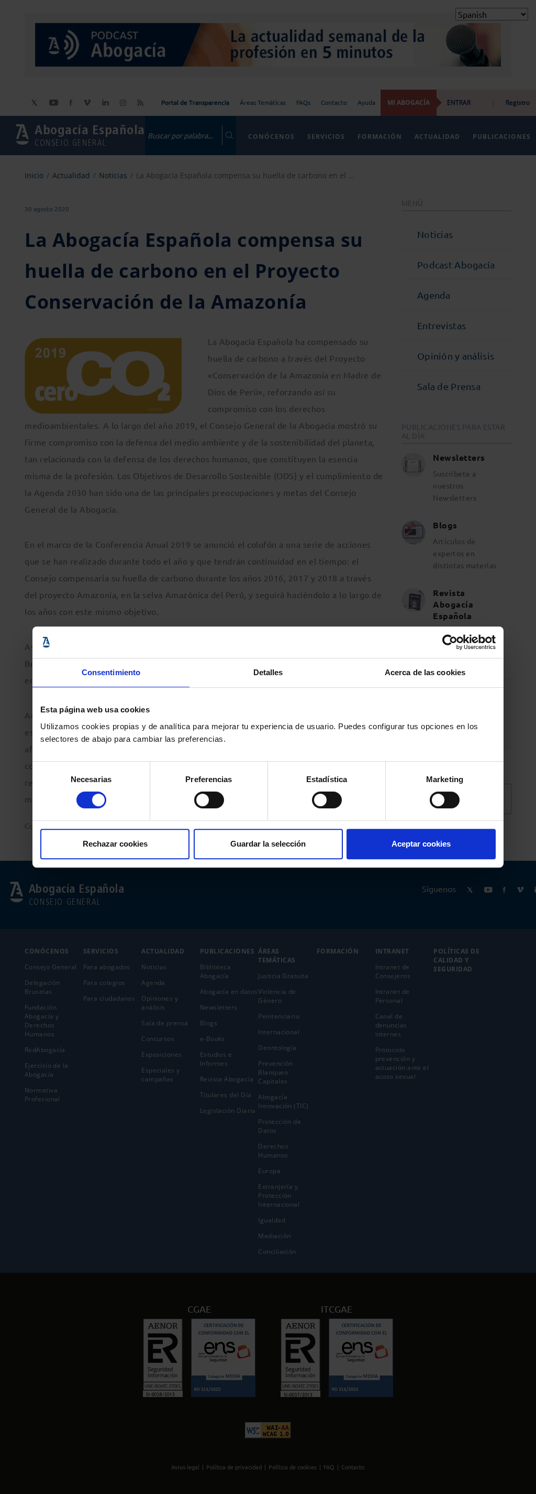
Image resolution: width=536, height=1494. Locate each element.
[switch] (209, 800)
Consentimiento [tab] (111, 672)
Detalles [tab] (268, 672)
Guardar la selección (268, 843)
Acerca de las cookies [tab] (425, 672)
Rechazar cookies (115, 843)
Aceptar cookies (421, 843)
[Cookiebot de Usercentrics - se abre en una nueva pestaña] (450, 642)
